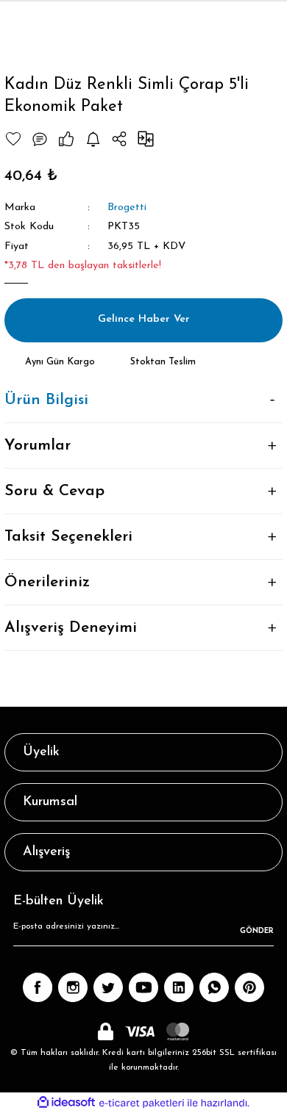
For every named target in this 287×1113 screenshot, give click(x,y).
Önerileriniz (47, 582)
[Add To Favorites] (13, 139)
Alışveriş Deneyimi (70, 627)
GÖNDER (257, 931)
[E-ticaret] (142, 1103)
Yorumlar (37, 445)
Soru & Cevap (54, 491)
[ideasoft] (66, 1102)
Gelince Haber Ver (144, 319)
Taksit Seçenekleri (68, 536)
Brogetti (126, 207)
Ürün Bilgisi (46, 400)
